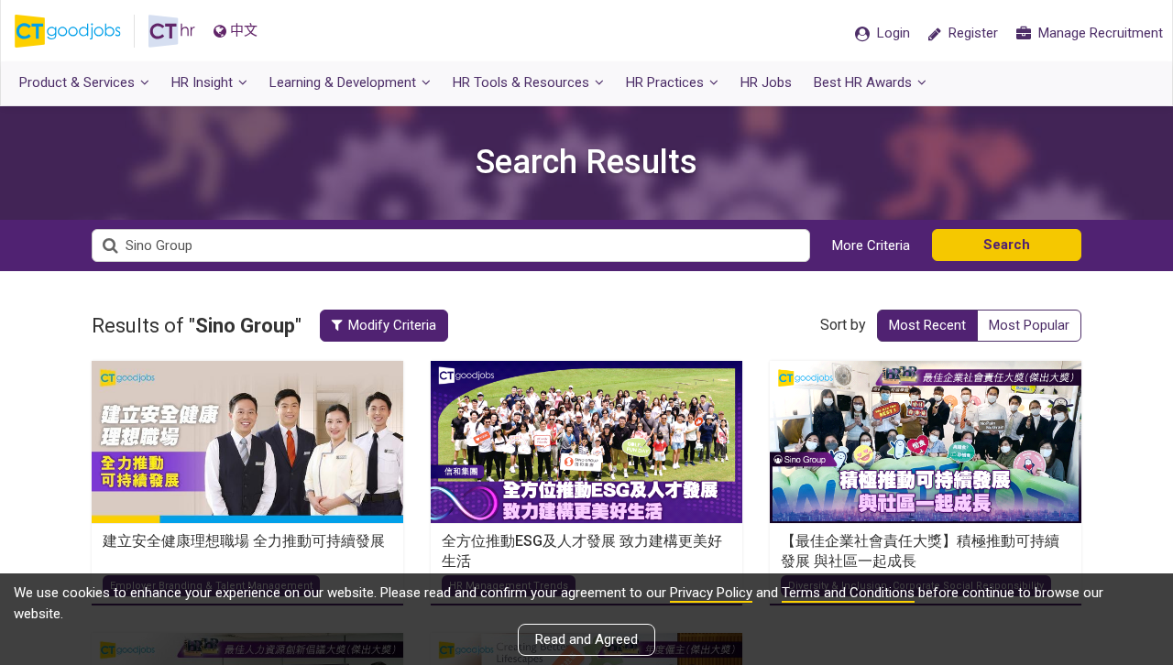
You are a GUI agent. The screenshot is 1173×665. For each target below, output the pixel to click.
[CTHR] (171, 31)
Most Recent (927, 325)
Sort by (843, 324)
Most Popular (1029, 325)
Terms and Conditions (848, 592)
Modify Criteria (392, 325)
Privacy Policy (711, 592)
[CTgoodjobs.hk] (81, 31)
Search (1006, 244)
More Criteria (871, 245)
